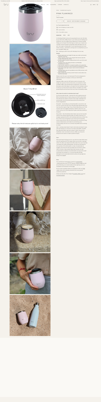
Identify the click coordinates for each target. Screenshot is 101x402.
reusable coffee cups (78, 173)
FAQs (84, 168)
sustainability (79, 161)
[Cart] (97, 5)
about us (69, 161)
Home (57, 10)
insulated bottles (60, 175)
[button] (38, 4)
